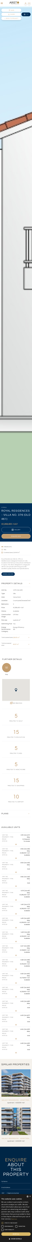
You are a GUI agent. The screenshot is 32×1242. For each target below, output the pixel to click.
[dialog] (16, 1218)
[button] (16, 1239)
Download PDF (8, 574)
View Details (16, 1085)
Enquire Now (16, 536)
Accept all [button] (16, 1234)
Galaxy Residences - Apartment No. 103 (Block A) (16, 1139)
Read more (14, 1219)
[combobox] (4, 1193)
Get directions (17, 703)
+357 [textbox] (2, 1193)
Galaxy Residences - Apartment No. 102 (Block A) (16, 1100)
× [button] (30, 1196)
